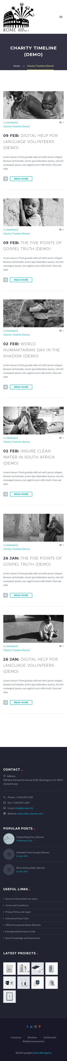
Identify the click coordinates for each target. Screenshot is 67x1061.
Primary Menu (61, 17)
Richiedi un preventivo (33, 1041)
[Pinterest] (39, 1026)
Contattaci (16, 1037)
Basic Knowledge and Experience (22, 938)
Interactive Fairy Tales (17, 918)
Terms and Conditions (17, 905)
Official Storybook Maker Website (23, 924)
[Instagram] (35, 1026)
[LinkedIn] (31, 1026)
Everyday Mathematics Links (20, 931)
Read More (21, 178)
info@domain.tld (24, 808)
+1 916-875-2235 (24, 797)
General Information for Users (21, 898)
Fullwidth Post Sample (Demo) (32, 852)
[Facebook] (27, 1026)
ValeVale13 (12, 122)
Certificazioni (49, 1037)
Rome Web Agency (43, 1052)
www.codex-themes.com (30, 813)
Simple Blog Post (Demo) (30, 837)
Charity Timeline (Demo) (16, 126)
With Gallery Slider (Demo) (30, 867)
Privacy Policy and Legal (18, 911)
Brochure (32, 1037)
